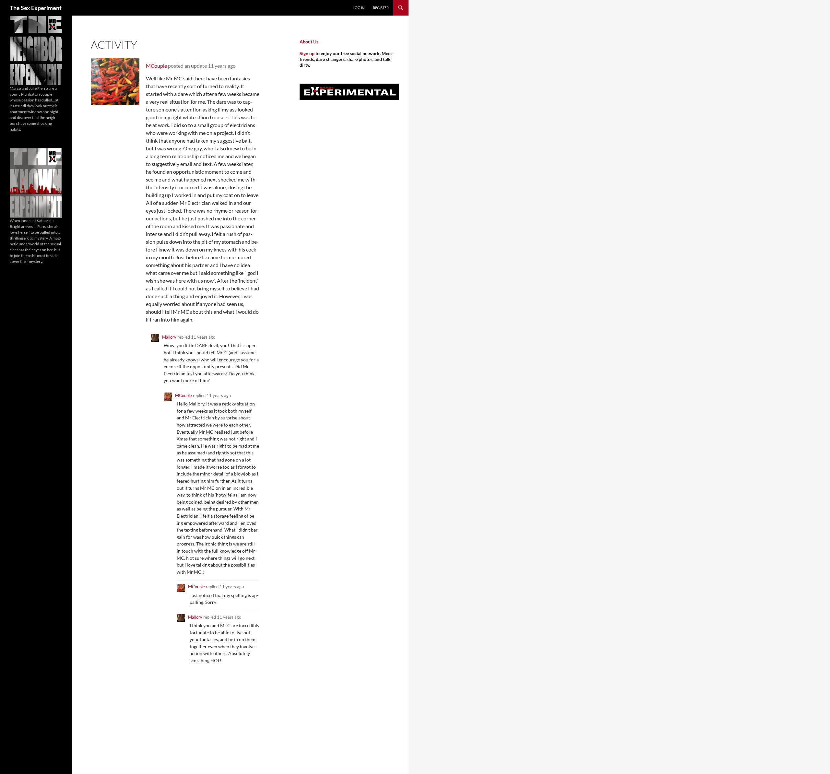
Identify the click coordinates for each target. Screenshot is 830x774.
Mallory (169, 337)
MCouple (156, 66)
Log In (358, 8)
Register (381, 8)
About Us (309, 41)
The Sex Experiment (36, 7)
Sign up (307, 53)
